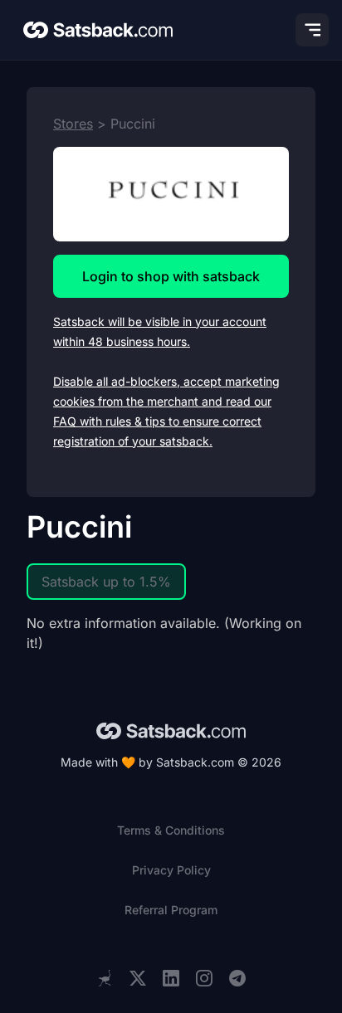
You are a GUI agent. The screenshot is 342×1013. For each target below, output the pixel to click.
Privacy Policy (171, 870)
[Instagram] (204, 978)
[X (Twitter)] (137, 978)
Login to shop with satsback (171, 276)
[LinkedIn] (171, 978)
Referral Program (171, 910)
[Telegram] (237, 978)
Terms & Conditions (171, 830)
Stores (73, 123)
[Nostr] (104, 978)
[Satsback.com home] (98, 30)
